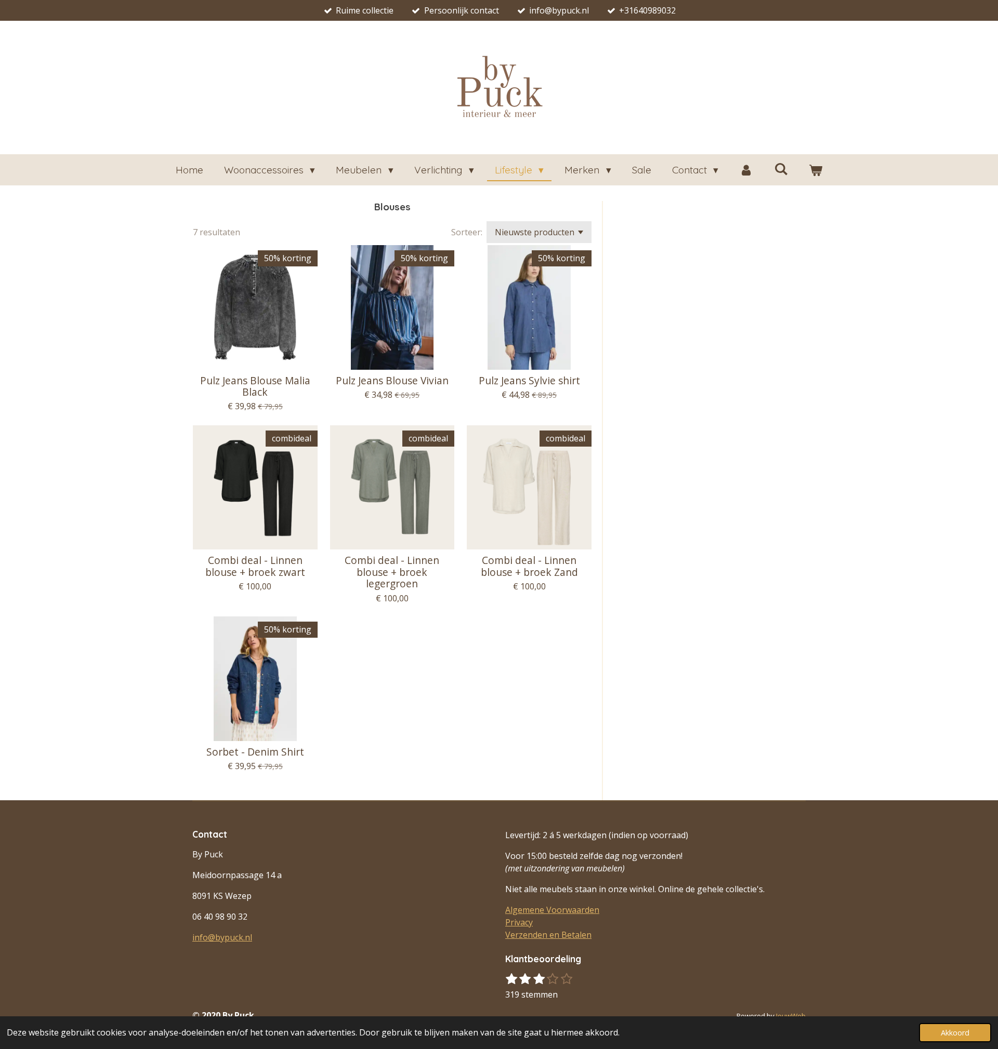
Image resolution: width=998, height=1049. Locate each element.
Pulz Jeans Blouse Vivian (392, 380)
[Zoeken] (781, 168)
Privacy (519, 922)
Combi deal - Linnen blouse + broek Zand (529, 566)
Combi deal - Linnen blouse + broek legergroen (392, 572)
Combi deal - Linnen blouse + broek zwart (255, 566)
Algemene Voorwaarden (552, 910)
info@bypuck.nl (222, 937)
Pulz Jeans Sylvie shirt (529, 380)
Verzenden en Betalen (548, 934)
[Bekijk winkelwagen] (816, 170)
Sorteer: (466, 232)
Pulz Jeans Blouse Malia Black (255, 386)
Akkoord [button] (955, 1033)
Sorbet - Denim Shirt (255, 752)
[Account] (746, 170)
